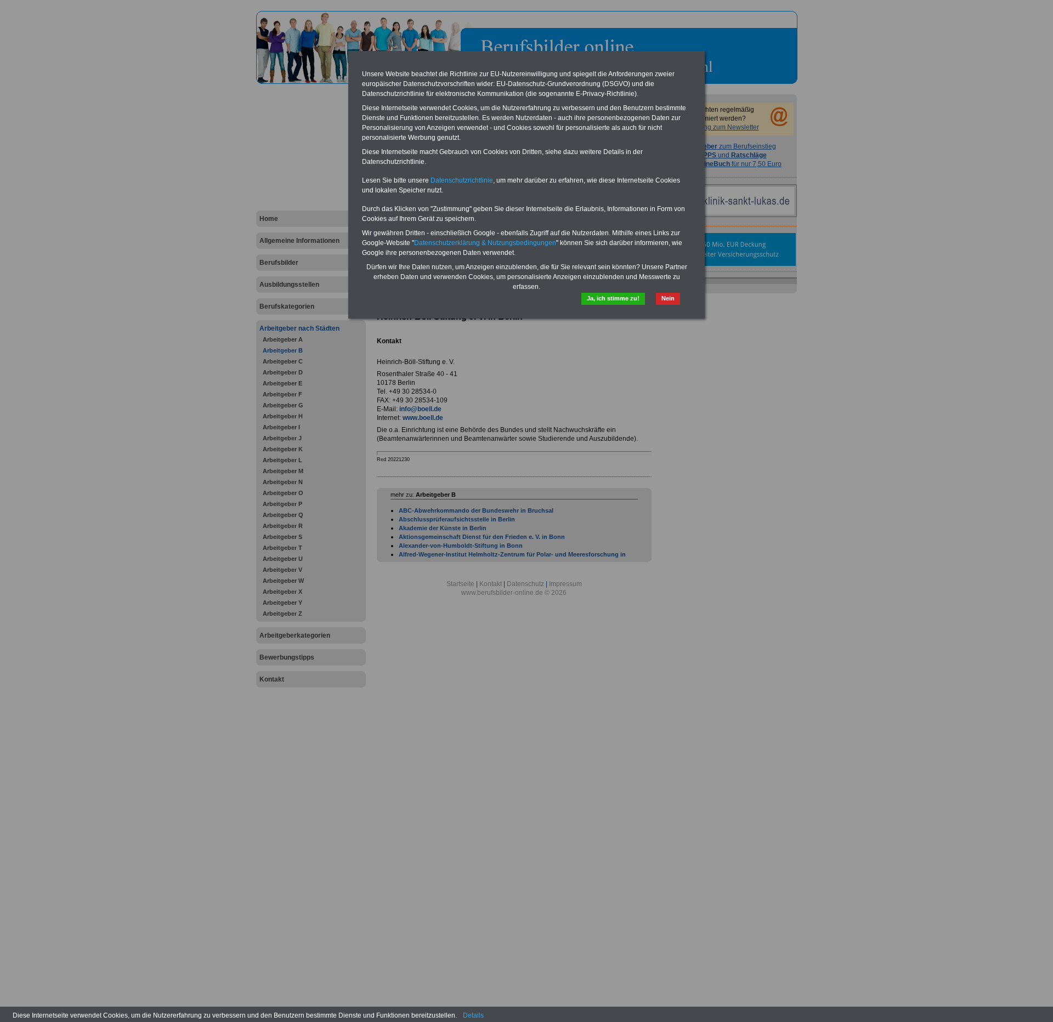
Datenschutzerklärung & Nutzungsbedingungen (485, 243)
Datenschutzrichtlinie (462, 180)
